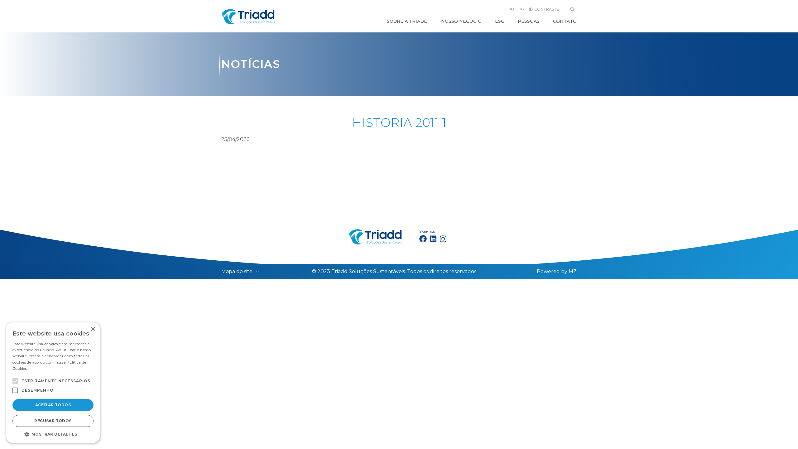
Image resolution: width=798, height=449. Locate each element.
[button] (15, 381)
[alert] (53, 382)
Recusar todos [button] (52, 420)
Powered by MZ (557, 271)
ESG (499, 21)
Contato (565, 21)
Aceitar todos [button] (53, 405)
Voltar (243, 176)
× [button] (92, 329)
